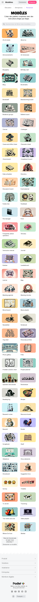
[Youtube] (15, 591)
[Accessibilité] (13, 596)
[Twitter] (12, 591)
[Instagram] (19, 591)
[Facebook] (22, 591)
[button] (8, 7)
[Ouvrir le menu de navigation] (3, 2)
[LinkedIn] (25, 591)
